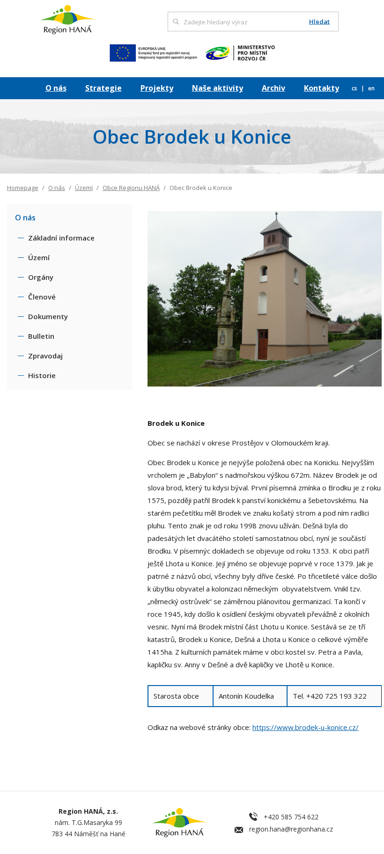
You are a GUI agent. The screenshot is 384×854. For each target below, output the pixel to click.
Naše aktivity (217, 88)
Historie (42, 375)
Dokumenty (48, 316)
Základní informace (61, 237)
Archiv (273, 88)
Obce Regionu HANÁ (131, 187)
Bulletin (41, 336)
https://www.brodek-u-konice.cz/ (305, 727)
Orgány (40, 277)
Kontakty (321, 88)
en (371, 88)
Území (84, 187)
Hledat (319, 22)
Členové (42, 296)
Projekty (156, 88)
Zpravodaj (45, 355)
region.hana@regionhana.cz (291, 829)
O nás (55, 88)
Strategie (103, 88)
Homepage (22, 187)
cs (355, 88)
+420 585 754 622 (291, 816)
